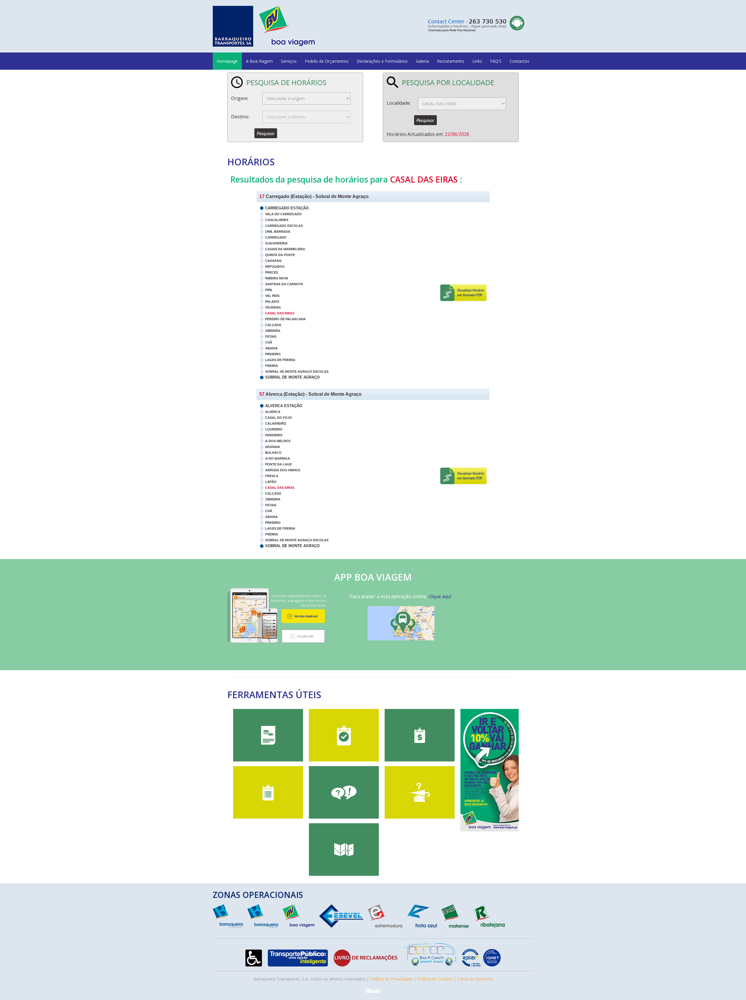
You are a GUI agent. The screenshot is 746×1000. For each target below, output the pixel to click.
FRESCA (271, 476)
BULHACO (273, 452)
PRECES (271, 272)
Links (477, 61)
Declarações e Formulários (382, 61)
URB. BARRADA (277, 231)
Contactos (519, 61)
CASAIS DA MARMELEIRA (285, 249)
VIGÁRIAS (273, 307)
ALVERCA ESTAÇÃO (283, 406)
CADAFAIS (273, 260)
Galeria (422, 61)
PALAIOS (272, 301)
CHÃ (268, 342)
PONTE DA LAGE (278, 464)
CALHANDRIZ (275, 423)
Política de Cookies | (437, 979)
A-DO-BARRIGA (277, 458)
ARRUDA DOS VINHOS (282, 470)
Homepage (227, 61)
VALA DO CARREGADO (283, 214)
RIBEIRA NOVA (276, 278)
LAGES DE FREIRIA (280, 360)
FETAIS (270, 336)
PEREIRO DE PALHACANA (285, 319)
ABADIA (271, 348)
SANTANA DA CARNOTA (284, 284)
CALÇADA (273, 325)
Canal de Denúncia (475, 979)
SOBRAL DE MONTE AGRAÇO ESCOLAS (296, 371)
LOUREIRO (273, 429)
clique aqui (439, 596)
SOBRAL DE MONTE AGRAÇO (292, 377)
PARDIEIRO (274, 435)
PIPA (268, 290)
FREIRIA (271, 365)
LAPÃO (271, 482)
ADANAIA (272, 447)
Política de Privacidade (391, 979)
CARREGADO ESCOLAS (284, 225)
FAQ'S (496, 61)
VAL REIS (272, 295)
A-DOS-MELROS (278, 441)
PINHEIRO (273, 354)
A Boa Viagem (259, 61)
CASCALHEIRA (276, 220)
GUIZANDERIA (276, 243)
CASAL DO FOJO (278, 417)
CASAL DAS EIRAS (279, 313)
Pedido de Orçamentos (327, 61)
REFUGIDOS (274, 266)
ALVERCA (272, 412)
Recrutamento (450, 61)
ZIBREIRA (272, 330)
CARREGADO (275, 237)
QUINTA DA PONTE (280, 255)
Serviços (289, 61)
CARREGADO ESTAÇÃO (287, 208)
